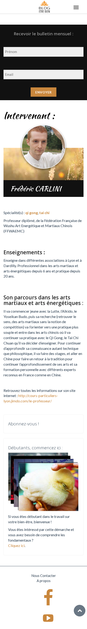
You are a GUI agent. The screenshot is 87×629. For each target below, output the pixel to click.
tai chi (44, 212)
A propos (44, 581)
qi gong (31, 212)
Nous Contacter (43, 575)
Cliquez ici (16, 545)
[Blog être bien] (44, 6)
